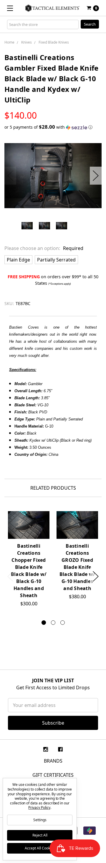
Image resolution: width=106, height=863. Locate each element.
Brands (53, 761)
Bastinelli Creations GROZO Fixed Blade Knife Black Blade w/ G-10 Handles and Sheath (77, 567)
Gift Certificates (53, 775)
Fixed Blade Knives (54, 42)
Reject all (39, 835)
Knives (26, 42)
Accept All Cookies (40, 848)
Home (9, 42)
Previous (10, 176)
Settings (40, 819)
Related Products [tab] (53, 488)
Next (96, 176)
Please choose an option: (43, 248)
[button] (53, 127)
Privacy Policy (39, 807)
